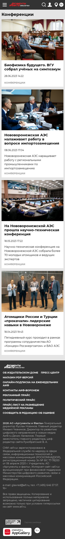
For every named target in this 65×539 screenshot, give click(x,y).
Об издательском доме (20, 372)
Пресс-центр (50, 372)
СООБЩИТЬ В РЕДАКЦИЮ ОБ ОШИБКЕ (29, 412)
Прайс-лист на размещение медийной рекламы (23, 406)
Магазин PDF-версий (18, 377)
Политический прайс (19, 400)
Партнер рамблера (32, 522)
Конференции (14, 83)
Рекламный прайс (16, 395)
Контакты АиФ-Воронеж (21, 390)
